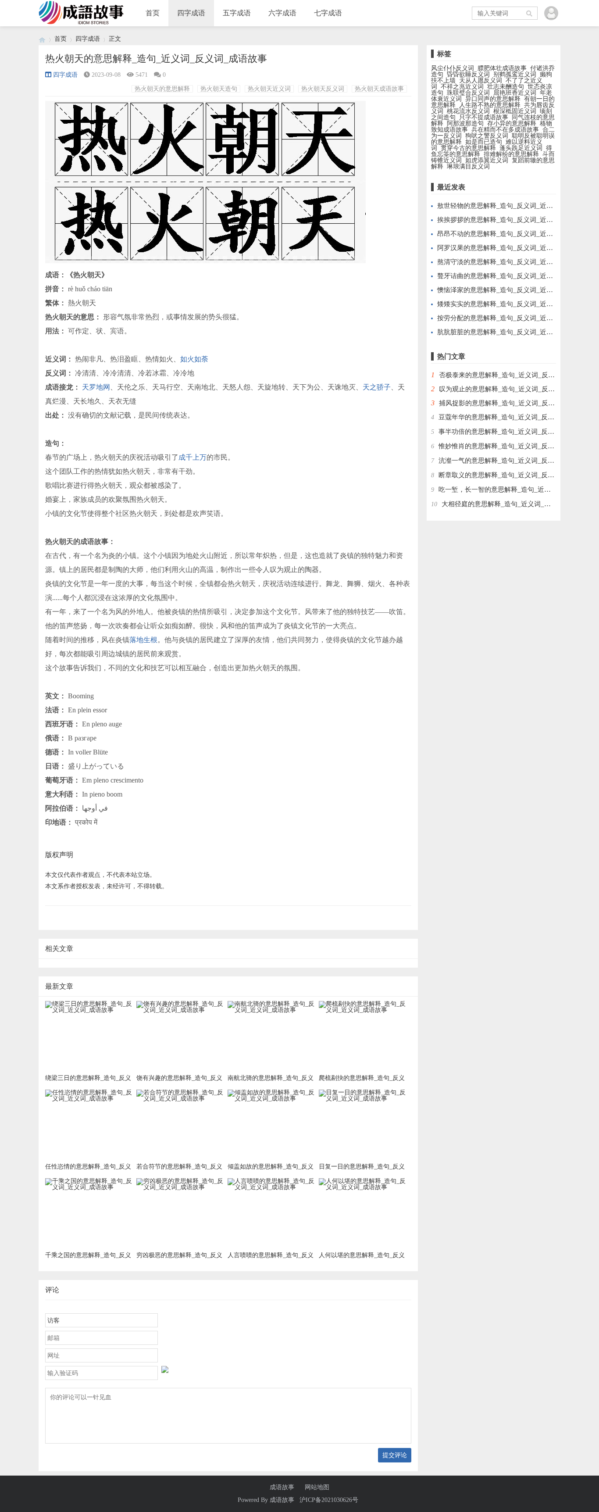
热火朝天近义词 (269, 89)
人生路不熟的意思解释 (490, 105)
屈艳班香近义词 (514, 92)
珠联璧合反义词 (468, 92)
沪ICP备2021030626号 (329, 1500)
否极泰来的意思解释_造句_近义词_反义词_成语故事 (515, 375)
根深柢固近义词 (514, 111)
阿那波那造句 (465, 123)
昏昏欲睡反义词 (468, 74)
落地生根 (143, 639)
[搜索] (529, 13)
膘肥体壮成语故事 (502, 68)
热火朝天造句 (218, 89)
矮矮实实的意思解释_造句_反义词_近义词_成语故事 (513, 303)
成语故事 (282, 1487)
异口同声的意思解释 (493, 99)
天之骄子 (377, 387)
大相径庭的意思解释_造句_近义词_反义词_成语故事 (518, 504)
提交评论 (394, 1454)
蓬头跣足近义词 (520, 148)
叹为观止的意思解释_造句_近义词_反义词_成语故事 (515, 389)
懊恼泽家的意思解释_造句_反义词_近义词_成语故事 (513, 289)
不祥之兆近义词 (462, 86)
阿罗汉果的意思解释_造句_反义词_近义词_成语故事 (513, 247)
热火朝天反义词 (322, 89)
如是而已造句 (483, 142)
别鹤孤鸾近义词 (514, 74)
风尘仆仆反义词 (452, 68)
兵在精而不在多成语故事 (505, 129)
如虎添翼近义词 (486, 160)
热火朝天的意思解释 (162, 89)
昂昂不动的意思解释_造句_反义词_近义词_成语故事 (513, 233)
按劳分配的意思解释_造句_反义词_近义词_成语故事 (513, 318)
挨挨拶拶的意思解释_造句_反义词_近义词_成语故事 (513, 219)
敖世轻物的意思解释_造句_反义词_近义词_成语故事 (513, 205)
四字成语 (191, 13)
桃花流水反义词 (468, 111)
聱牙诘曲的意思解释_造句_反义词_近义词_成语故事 (513, 275)
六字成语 (282, 13)
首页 (153, 13)
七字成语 (328, 13)
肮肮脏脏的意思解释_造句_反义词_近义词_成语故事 (513, 332)
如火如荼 (194, 359)
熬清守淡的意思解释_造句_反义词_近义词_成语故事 (513, 261)
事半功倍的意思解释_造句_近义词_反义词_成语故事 (515, 431)
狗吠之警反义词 (486, 135)
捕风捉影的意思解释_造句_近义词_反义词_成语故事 (515, 403)
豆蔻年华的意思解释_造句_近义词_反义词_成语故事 (515, 417)
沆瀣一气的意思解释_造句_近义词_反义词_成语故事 (515, 460)
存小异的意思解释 (511, 123)
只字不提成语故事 (483, 117)
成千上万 (192, 457)
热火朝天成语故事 (379, 89)
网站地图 (317, 1487)
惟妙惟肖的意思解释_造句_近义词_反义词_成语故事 (515, 446)
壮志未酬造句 (505, 86)
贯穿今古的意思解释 (468, 148)
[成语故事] (42, 38)
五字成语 (237, 13)
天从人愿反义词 (480, 80)
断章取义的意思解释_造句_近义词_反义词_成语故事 (515, 475)
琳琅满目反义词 (468, 166)
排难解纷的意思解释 (511, 154)
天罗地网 (96, 387)
